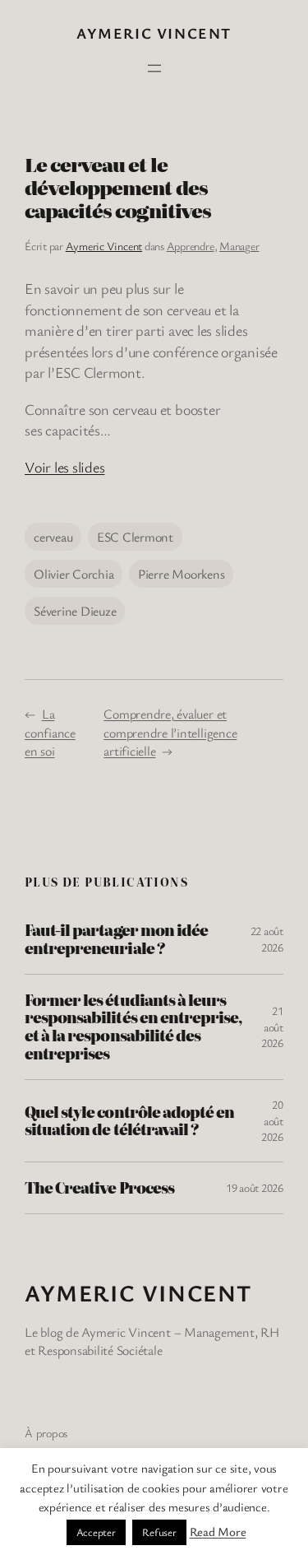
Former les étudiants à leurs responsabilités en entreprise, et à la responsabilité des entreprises (133, 1027)
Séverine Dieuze (75, 611)
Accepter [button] (96, 1532)
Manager (239, 246)
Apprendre (190, 246)
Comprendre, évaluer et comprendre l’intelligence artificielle (170, 732)
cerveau (53, 537)
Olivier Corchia (73, 574)
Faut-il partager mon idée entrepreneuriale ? (116, 939)
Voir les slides (64, 467)
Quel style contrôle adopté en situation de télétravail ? (129, 1121)
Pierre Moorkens (181, 574)
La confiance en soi (50, 732)
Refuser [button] (159, 1532)
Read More (218, 1531)
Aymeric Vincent (154, 33)
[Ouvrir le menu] (154, 68)
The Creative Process (99, 1188)
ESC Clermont (135, 537)
